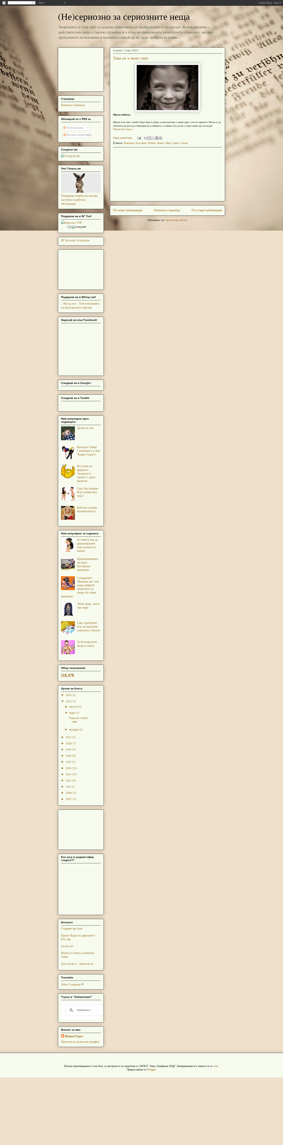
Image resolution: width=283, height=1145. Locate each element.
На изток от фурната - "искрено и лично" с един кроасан (86, 473)
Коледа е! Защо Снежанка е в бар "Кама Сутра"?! (88, 451)
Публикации (74, 128)
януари (74, 730)
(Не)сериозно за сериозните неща (124, 16)
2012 (69, 781)
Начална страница (167, 210)
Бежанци (129, 143)
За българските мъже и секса (87, 644)
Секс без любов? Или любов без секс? (88, 492)
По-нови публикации (127, 210)
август (74, 707)
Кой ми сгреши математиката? (87, 509)
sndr (215, 1066)
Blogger (151, 1069)
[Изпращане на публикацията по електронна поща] (139, 137)
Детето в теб (85, 428)
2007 (69, 799)
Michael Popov (74, 1036)
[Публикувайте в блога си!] (150, 138)
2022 (69, 701)
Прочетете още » (123, 129)
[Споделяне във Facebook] (157, 138)
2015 (69, 762)
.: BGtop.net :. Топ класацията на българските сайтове (80, 306)
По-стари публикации (207, 210)
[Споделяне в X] (153, 138)
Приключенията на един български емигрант (87, 564)
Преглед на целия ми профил (80, 1042)
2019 (69, 750)
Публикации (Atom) (176, 220)
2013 (69, 774)
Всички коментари (78, 135)
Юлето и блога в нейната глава (77, 955)
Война (151, 143)
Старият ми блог (72, 929)
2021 (69, 737)
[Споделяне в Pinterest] (160, 138)
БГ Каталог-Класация (75, 240)
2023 (69, 695)
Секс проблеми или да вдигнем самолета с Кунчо (88, 626)
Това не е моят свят (130, 58)
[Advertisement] (167, 174)
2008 (69, 793)
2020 (69, 743)
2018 (69, 756)
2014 (69, 768)
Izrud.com (67, 946)
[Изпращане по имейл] (146, 138)
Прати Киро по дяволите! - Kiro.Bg (78, 937)
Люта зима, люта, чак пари (88, 606)
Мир (168, 143)
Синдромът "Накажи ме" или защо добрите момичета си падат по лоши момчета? (80, 587)
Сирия (175, 143)
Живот (160, 143)
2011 (69, 787)
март (72, 713)
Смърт (184, 143)
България (141, 143)
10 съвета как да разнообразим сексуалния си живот (87, 545)
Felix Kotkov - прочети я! (77, 964)
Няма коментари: (123, 137)
